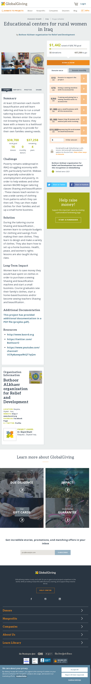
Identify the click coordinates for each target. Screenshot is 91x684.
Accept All (74, 670)
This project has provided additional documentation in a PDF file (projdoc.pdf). (22, 318)
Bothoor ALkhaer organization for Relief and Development (47, 34)
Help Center (45, 590)
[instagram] (45, 598)
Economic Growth (34, 19)
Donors (7, 610)
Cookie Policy (21, 676)
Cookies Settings (74, 680)
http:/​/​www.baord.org (20, 334)
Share (39, 90)
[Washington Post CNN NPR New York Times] (45, 654)
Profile (18, 423)
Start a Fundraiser (68, 220)
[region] (45, 674)
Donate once (57, 70)
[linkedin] (60, 598)
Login (83, 3)
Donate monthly (79, 70)
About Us (9, 634)
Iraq (47, 19)
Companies (53, 11)
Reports (17, 90)
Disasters (65, 11)
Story (7, 90)
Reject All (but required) (74, 675)
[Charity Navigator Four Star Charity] (27, 661)
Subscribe (63, 552)
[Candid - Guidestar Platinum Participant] (36, 661)
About (29, 11)
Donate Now (68, 63)
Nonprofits (40, 11)
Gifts (87, 10)
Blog (75, 11)
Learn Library (12, 643)
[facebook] (31, 598)
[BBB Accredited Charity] (47, 660)
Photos (28, 90)
